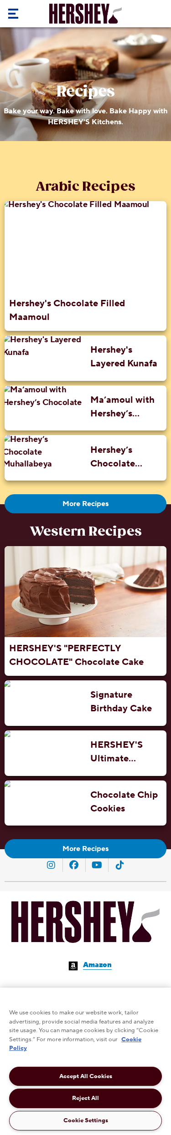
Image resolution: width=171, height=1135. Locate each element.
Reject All (85, 1098)
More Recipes (85, 503)
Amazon (97, 964)
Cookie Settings (85, 1120)
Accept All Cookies (85, 1076)
